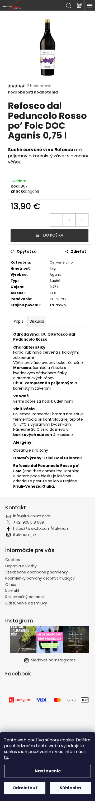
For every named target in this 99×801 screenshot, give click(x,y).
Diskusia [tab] (37, 321)
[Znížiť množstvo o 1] (56, 219)
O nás (10, 584)
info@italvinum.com (32, 516)
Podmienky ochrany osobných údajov (40, 578)
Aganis (33, 191)
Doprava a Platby (21, 566)
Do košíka (53, 235)
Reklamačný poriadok (25, 596)
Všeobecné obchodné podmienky (36, 572)
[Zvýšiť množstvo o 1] (82, 219)
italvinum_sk (24, 534)
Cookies (12, 559)
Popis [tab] (18, 321)
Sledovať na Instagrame (53, 660)
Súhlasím (70, 788)
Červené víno (61, 262)
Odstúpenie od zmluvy (26, 603)
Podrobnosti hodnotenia (33, 92)
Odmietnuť (24, 788)
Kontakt (12, 590)
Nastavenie (48, 771)
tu (6, 757)
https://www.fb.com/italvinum (41, 528)
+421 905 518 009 (28, 522)
